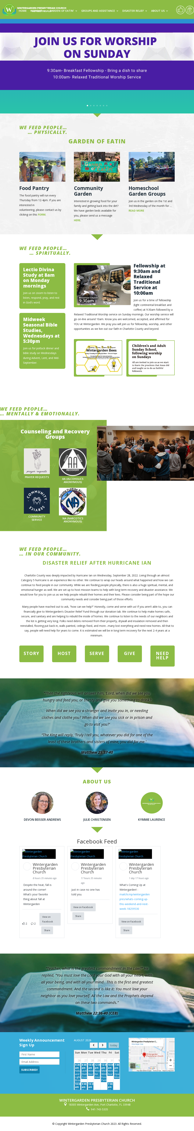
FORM (41, 214)
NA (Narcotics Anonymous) (73, 520)
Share (47, 930)
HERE (77, 220)
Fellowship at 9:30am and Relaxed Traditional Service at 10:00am (149, 279)
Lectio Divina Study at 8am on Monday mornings (39, 277)
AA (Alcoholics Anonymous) (72, 480)
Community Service (36, 518)
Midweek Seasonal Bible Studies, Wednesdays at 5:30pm (41, 330)
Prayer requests (37, 477)
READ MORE (136, 210)
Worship (36, 11)
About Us (158, 11)
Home (23, 11)
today (113, 1045)
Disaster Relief (133, 11)
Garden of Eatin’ (62, 11)
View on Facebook (47, 919)
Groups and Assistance (98, 11)
